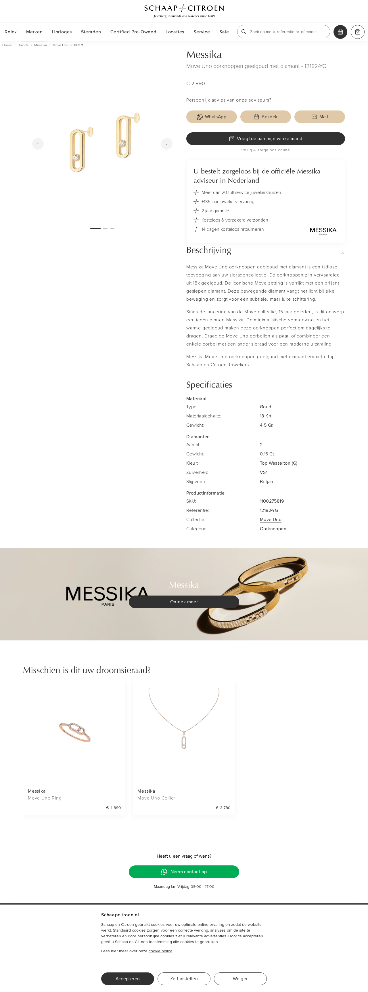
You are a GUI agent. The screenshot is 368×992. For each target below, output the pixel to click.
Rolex (11, 32)
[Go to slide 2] (105, 228)
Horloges (62, 32)
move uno (60, 45)
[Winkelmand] (358, 32)
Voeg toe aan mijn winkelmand (269, 139)
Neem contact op (188, 872)
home (7, 45)
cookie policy (160, 951)
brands (23, 45)
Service (201, 32)
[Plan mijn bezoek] (340, 32)
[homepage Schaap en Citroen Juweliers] (184, 11)
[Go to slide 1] (95, 228)
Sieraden (91, 32)
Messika (204, 55)
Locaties (175, 32)
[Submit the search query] (243, 31)
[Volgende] (166, 144)
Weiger (240, 979)
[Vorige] (38, 144)
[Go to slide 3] (112, 228)
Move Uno (270, 519)
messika (40, 45)
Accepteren (128, 979)
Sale (224, 32)
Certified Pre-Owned (133, 32)
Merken (34, 32)
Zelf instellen (184, 979)
